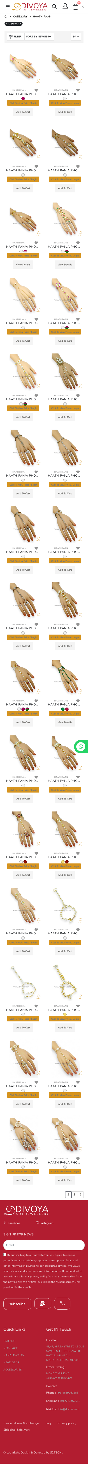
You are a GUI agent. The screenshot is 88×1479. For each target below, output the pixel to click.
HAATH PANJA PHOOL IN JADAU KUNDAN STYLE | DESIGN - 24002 (65, 247)
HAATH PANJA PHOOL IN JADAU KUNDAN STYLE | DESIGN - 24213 (23, 170)
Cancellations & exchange (21, 1423)
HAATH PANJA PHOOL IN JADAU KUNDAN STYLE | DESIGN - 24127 (23, 247)
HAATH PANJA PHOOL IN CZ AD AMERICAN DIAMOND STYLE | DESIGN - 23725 (23, 628)
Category (20, 16)
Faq (48, 1423)
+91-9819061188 (67, 1392)
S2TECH (56, 1453)
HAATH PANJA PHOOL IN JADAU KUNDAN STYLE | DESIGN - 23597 (23, 933)
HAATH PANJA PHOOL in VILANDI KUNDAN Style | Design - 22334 (23, 1163)
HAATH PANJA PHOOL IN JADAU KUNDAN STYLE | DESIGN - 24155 (65, 170)
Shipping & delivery (16, 1430)
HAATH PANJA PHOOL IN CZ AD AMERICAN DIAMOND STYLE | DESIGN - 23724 (65, 552)
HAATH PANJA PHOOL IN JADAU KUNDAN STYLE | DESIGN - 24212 (65, 94)
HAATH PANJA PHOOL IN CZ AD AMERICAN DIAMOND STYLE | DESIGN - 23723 (23, 552)
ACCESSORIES (12, 1369)
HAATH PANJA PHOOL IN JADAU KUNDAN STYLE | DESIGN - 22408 (65, 1086)
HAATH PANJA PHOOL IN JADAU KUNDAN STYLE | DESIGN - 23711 (23, 705)
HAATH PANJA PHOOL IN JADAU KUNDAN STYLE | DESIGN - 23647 (65, 857)
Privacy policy (67, 1423)
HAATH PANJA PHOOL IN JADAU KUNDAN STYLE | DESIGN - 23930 (23, 323)
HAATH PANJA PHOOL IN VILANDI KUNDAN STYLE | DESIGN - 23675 (65, 705)
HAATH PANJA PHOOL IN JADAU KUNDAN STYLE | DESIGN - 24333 (23, 94)
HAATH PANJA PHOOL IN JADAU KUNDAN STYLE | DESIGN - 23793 (65, 399)
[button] (54, 7)
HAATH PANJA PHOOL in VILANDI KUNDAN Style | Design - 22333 (65, 1163)
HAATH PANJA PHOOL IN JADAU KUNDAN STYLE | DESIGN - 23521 (65, 1010)
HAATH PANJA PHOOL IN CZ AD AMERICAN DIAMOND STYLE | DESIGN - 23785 (23, 476)
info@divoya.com (68, 1409)
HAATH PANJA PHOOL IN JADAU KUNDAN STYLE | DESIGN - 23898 (23, 399)
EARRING (9, 1341)
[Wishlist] (36, 90)
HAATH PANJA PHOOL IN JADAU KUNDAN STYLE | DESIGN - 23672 (65, 781)
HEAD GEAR (11, 1362)
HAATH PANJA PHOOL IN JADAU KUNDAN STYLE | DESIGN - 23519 (23, 1010)
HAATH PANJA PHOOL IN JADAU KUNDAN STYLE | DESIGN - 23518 (65, 933)
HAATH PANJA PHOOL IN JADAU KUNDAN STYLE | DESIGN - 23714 (65, 628)
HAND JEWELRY (13, 1355)
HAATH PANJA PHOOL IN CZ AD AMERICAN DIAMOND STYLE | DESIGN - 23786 (65, 476)
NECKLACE (10, 1348)
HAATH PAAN (19, 90)
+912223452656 (70, 1401)
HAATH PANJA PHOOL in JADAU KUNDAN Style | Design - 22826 (23, 1086)
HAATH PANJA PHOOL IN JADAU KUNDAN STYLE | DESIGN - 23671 (23, 781)
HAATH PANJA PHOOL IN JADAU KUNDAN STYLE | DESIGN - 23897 (65, 323)
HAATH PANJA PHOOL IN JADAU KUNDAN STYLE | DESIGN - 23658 (23, 857)
